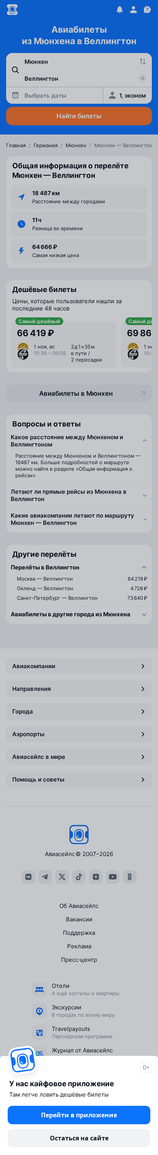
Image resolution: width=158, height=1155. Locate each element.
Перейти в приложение (79, 1115)
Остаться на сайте (79, 1138)
